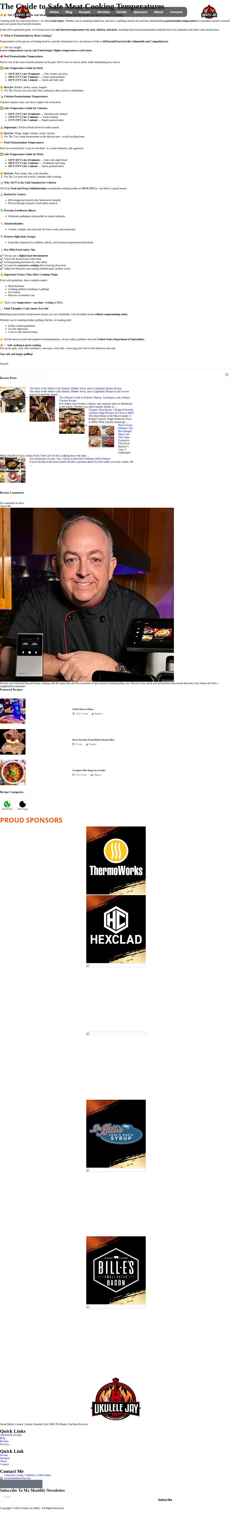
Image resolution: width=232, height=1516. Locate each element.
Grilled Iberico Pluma (83, 709)
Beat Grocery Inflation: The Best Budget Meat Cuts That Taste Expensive (125, 433)
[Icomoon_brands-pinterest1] (38, 1484)
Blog (69, 12)
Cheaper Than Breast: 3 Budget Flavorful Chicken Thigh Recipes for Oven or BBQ (111, 411)
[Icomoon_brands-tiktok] (29, 1484)
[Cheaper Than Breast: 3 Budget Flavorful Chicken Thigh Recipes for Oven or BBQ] (72, 409)
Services (103, 12)
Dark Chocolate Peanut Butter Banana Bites (93, 739)
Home (54, 12)
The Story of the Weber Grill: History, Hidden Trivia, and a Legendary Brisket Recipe (76, 388)
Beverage (22, 808)
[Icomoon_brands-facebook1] (21, 1484)
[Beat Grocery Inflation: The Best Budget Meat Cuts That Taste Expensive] (101, 425)
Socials (122, 12)
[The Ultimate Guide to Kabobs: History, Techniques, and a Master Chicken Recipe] (42, 397)
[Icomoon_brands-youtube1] (4, 1484)
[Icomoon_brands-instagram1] (12, 1484)
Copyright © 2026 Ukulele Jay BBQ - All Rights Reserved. (32, 1508)
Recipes (85, 12)
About (158, 12)
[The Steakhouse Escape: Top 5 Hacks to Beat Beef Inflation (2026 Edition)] (12, 458)
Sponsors (140, 12)
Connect (176, 12)
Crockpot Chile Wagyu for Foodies (89, 770)
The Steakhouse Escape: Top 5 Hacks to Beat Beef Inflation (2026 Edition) (70, 458)
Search (4, 363)
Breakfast (7, 808)
